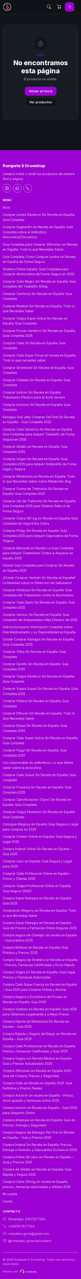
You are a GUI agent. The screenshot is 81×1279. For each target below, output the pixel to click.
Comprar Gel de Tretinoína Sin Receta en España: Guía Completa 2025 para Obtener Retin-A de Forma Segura (39, 506)
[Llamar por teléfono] (27, 188)
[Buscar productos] (49, 7)
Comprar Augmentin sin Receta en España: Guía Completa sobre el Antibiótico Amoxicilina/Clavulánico (38, 232)
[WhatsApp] (17, 188)
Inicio (6, 207)
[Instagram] (7, 188)
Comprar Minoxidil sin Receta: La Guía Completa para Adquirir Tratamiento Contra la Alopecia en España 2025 (38, 553)
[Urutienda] (28, 1272)
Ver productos (40, 102)
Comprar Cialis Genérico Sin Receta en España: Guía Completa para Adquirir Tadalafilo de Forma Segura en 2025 (39, 434)
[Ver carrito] (59, 7)
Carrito (8, 1201)
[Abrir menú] (69, 7)
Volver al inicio (40, 91)
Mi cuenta (10, 1194)
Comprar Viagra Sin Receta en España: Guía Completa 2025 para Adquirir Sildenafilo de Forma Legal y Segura (39, 464)
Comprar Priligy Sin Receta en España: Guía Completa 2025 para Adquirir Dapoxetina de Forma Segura (40, 536)
